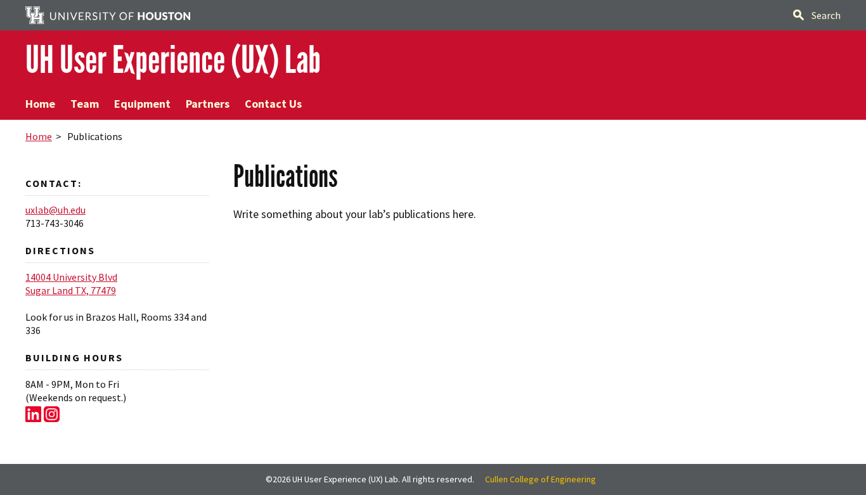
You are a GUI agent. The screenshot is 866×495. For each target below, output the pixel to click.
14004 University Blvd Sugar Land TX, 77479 (71, 284)
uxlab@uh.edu (55, 209)
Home (40, 103)
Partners (207, 103)
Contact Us (273, 103)
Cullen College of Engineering (540, 479)
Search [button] (826, 15)
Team (84, 103)
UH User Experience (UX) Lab (173, 60)
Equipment (142, 103)
